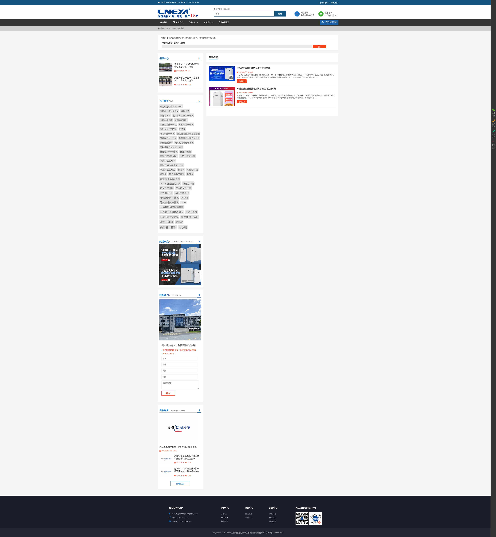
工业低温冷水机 (183, 188)
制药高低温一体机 (168, 138)
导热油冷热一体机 (169, 202)
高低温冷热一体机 (168, 125)
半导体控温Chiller (168, 156)
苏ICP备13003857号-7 (274, 533)
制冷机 (181, 170)
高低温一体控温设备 (169, 111)
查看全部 (180, 484)
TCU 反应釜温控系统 (170, 183)
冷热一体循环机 (187, 156)
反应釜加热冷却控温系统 (188, 134)
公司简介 (325, 3)
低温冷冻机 (185, 151)
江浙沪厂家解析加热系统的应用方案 (253, 68)
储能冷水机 (165, 116)
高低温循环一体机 (169, 198)
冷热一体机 (166, 222)
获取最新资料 (331, 22)
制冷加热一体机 (189, 217)
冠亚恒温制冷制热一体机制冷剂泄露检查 (178, 447)
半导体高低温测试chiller (171, 165)
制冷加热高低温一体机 (183, 116)
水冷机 (184, 198)
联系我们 (334, 3)
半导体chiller (166, 193)
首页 (162, 28)
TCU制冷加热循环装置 (171, 207)
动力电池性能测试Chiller (171, 106)
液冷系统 (185, 111)
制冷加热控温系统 (169, 217)
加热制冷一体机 (186, 125)
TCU (183, 202)
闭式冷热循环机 (167, 161)
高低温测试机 (166, 120)
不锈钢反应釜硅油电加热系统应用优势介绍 (256, 89)
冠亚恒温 (180, 12)
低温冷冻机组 (166, 188)
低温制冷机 (191, 212)
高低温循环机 (181, 120)
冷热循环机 (192, 170)
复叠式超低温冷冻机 (170, 179)
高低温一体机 (168, 227)
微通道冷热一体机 (169, 151)
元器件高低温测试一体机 (171, 147)
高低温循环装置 (176, 174)
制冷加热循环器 (167, 170)
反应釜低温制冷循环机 (189, 138)
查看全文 (242, 81)
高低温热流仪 (166, 143)
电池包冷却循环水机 (184, 143)
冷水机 (183, 227)
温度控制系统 (182, 193)
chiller (179, 221)
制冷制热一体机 (167, 134)
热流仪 (190, 174)
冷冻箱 (182, 129)
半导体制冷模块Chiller (171, 212)
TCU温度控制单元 (168, 129)
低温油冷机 (188, 183)
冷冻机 (163, 174)
